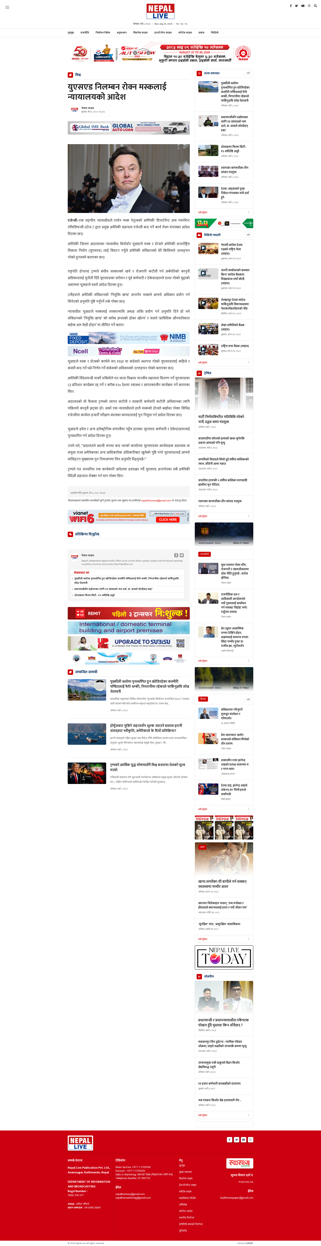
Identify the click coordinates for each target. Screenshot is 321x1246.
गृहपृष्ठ (182, 1165)
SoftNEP (249, 1243)
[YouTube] (303, 6)
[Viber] (309, 6)
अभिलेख (183, 1205)
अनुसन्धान (122, 32)
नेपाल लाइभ (87, 108)
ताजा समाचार (212, 73)
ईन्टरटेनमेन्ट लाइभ (187, 1185)
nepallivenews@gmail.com (156, 500)
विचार (203, 699)
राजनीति (84, 32)
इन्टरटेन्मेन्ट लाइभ (163, 32)
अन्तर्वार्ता (204, 554)
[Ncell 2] (129, 351)
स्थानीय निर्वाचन (186, 1218)
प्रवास (201, 32)
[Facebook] (290, 6)
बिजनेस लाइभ (140, 32)
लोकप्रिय (209, 976)
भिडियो (215, 32)
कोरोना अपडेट (186, 1211)
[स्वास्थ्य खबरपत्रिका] (232, 1164)
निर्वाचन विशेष (103, 32)
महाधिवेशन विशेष (187, 1198)
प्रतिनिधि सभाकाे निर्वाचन (191, 1224)
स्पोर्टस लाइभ (185, 32)
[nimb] (129, 338)
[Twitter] (296, 6)
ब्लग (202, 847)
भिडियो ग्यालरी (212, 235)
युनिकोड (183, 1231)
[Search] (315, 6)
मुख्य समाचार (185, 1172)
